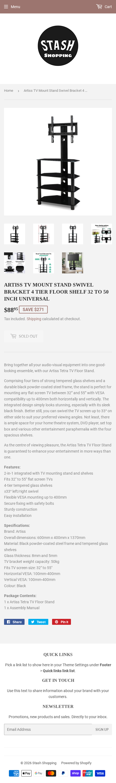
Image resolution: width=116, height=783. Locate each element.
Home (8, 91)
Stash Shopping (44, 763)
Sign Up (101, 730)
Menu (15, 7)
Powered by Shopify (76, 763)
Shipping (34, 319)
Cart (108, 7)
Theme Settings (75, 665)
